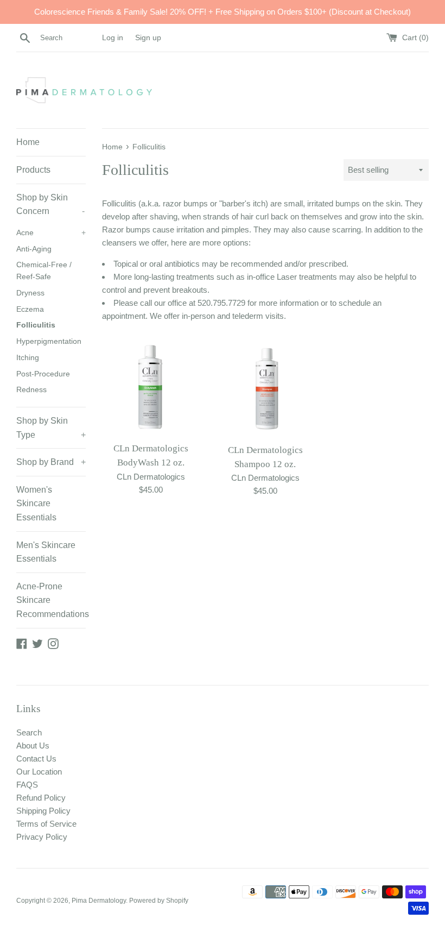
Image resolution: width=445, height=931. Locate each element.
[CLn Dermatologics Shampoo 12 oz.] (266, 388)
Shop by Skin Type (51, 427)
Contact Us (36, 758)
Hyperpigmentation (48, 341)
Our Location (39, 771)
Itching (27, 358)
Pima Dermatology (99, 900)
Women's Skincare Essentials (36, 503)
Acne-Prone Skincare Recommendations (51, 600)
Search (29, 732)
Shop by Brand (51, 462)
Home (28, 142)
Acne (51, 233)
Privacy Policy (41, 836)
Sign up (148, 38)
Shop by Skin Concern (50, 204)
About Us (32, 745)
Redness (31, 390)
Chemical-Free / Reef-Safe (44, 271)
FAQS (27, 784)
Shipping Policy (43, 810)
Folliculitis (35, 325)
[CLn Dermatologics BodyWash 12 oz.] (151, 387)
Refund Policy (41, 797)
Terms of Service (46, 823)
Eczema (30, 309)
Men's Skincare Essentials (45, 552)
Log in (112, 38)
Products (33, 169)
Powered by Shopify (158, 900)
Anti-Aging (34, 249)
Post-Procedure (43, 374)
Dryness (30, 293)
